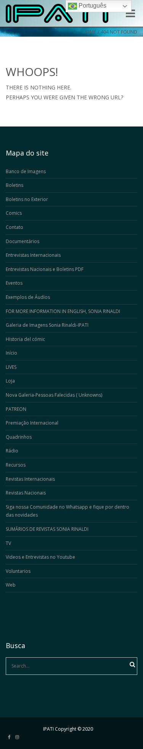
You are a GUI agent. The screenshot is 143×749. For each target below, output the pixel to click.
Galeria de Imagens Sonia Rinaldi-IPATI (47, 325)
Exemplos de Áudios (28, 297)
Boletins (14, 185)
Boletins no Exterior (27, 199)
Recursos (16, 465)
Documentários (22, 241)
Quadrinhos (19, 437)
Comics (14, 213)
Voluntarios (18, 571)
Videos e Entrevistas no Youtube (40, 557)
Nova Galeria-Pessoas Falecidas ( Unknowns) (54, 395)
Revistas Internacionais (30, 479)
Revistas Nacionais (26, 493)
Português (91, 5)
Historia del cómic (25, 339)
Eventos (14, 283)
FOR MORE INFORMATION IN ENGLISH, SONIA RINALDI (63, 311)
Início (11, 353)
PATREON (16, 409)
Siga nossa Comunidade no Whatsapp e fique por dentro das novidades (67, 511)
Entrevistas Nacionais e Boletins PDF (45, 269)
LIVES (11, 367)
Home (89, 31)
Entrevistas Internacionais (33, 255)
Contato (14, 227)
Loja (10, 381)
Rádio (12, 450)
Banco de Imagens (26, 171)
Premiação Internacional (32, 423)
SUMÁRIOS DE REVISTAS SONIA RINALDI (47, 529)
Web (11, 585)
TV (8, 543)
